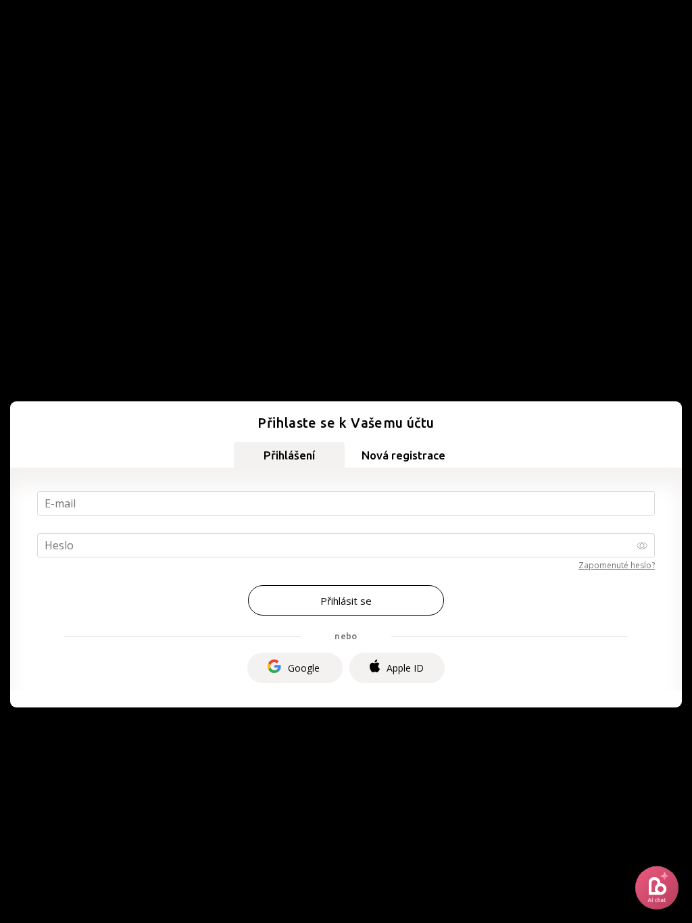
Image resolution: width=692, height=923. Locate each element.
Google (304, 668)
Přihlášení (289, 455)
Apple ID (405, 668)
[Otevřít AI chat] (656, 887)
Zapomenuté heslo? (616, 565)
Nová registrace (403, 455)
